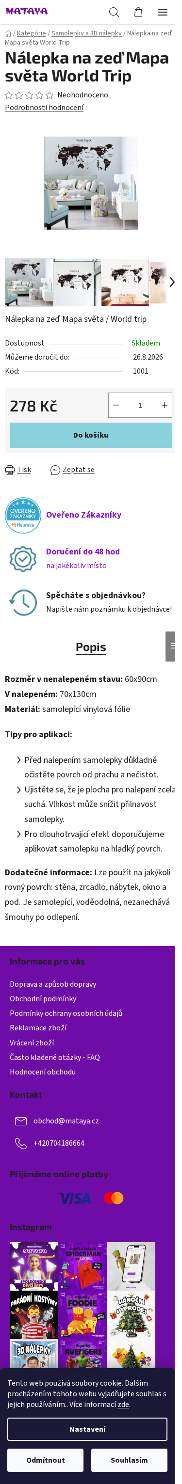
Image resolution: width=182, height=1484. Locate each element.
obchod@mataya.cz (66, 1121)
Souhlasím (129, 1460)
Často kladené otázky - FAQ (55, 1057)
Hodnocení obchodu (43, 1072)
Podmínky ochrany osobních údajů (66, 1013)
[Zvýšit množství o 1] (164, 405)
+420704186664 (58, 1143)
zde (123, 1404)
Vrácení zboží (32, 1043)
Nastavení (87, 1429)
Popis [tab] (91, 646)
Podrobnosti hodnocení (44, 107)
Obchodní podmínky (43, 999)
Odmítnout (45, 1460)
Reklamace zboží (38, 1028)
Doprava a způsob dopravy (53, 984)
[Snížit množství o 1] (116, 405)
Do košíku (91, 435)
